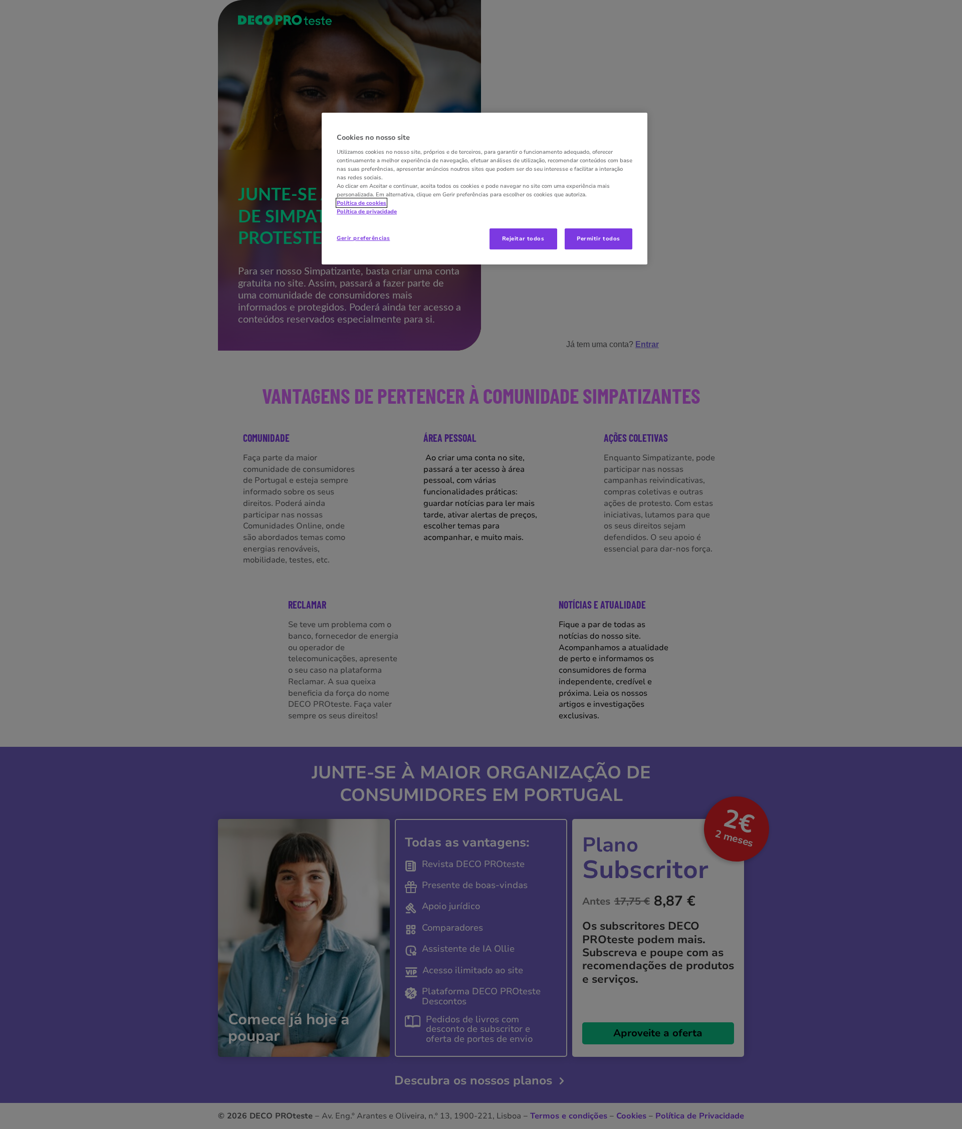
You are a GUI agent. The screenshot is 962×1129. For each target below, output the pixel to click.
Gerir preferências (363, 238)
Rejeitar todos (523, 238)
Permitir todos (598, 238)
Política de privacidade (367, 211)
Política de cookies (361, 203)
